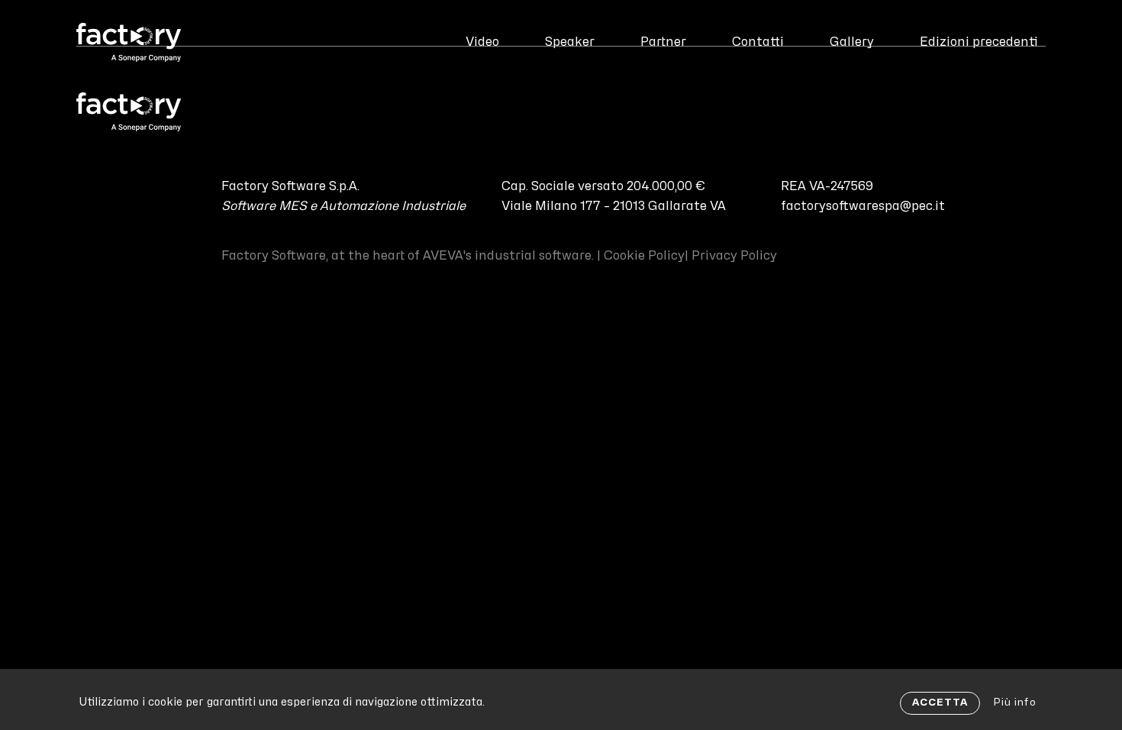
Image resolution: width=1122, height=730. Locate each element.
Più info (1015, 702)
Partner (663, 42)
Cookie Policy (644, 256)
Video (482, 42)
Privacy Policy (734, 256)
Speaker (570, 42)
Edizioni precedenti (979, 42)
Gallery (852, 42)
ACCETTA (940, 702)
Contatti (758, 42)
